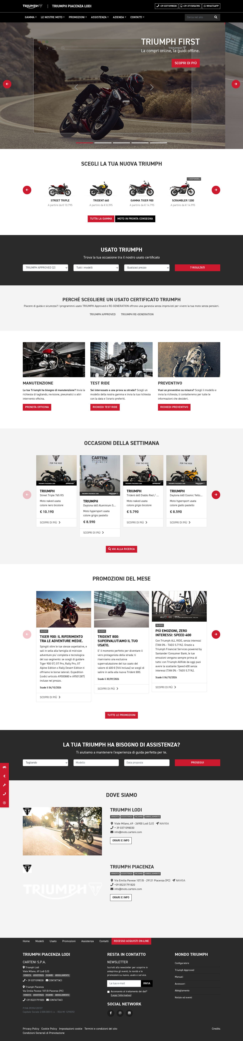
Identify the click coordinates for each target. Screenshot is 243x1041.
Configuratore (182, 963)
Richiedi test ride (105, 407)
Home (26, 941)
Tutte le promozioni (121, 715)
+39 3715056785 (191, 6)
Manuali (179, 977)
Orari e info (120, 840)
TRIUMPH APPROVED (103, 314)
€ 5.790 (133, 512)
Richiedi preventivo (174, 407)
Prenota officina (37, 407)
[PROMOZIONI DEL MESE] (4, 776)
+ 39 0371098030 (34, 980)
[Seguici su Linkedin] (129, 1013)
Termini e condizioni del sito (100, 1028)
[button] (215, 17)
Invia (146, 983)
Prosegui (197, 762)
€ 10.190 (47, 512)
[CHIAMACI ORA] (4, 794)
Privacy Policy (31, 1028)
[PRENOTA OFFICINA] (4, 785)
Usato (53, 941)
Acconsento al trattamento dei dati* (129, 991)
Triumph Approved (184, 970)
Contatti (136, 17)
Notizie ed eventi (183, 997)
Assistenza (99, 17)
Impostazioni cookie (70, 1028)
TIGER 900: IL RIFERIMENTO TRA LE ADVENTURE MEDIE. (61, 638)
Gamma (30, 17)
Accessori (180, 984)
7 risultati (197, 267)
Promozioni (77, 17)
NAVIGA (164, 823)
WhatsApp (212, 6)
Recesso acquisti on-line (131, 941)
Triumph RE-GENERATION (137, 314)
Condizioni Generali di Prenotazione (44, 1033)
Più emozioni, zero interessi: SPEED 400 (173, 633)
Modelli (39, 941)
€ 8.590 (89, 522)
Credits (216, 1028)
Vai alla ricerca (123, 549)
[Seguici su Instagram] (120, 1013)
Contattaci (55, 980)
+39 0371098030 (168, 6)
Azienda (118, 17)
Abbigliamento (182, 990)
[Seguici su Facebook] (110, 1013)
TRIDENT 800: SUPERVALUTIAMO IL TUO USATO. (118, 640)
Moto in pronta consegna (135, 218)
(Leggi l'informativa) (121, 995)
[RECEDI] (4, 802)
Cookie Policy (49, 1028)
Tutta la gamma (101, 218)
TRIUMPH (47, 491)
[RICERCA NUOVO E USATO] (4, 767)
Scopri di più (49, 522)
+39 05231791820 (34, 1000)
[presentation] (7, 84)
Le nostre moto (51, 17)
